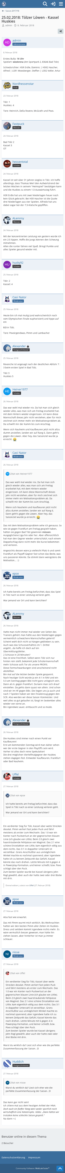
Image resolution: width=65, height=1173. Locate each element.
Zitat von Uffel (17, 973)
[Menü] (61, 4)
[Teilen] (60, 31)
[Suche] (45, 4)
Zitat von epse (17, 795)
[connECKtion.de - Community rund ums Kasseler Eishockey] (4, 4)
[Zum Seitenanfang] (59, 1168)
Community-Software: (32, 1168)
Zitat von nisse (18, 1082)
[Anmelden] (53, 4)
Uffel (31, 885)
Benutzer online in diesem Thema (24, 1136)
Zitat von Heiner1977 (21, 473)
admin (8, 25)
